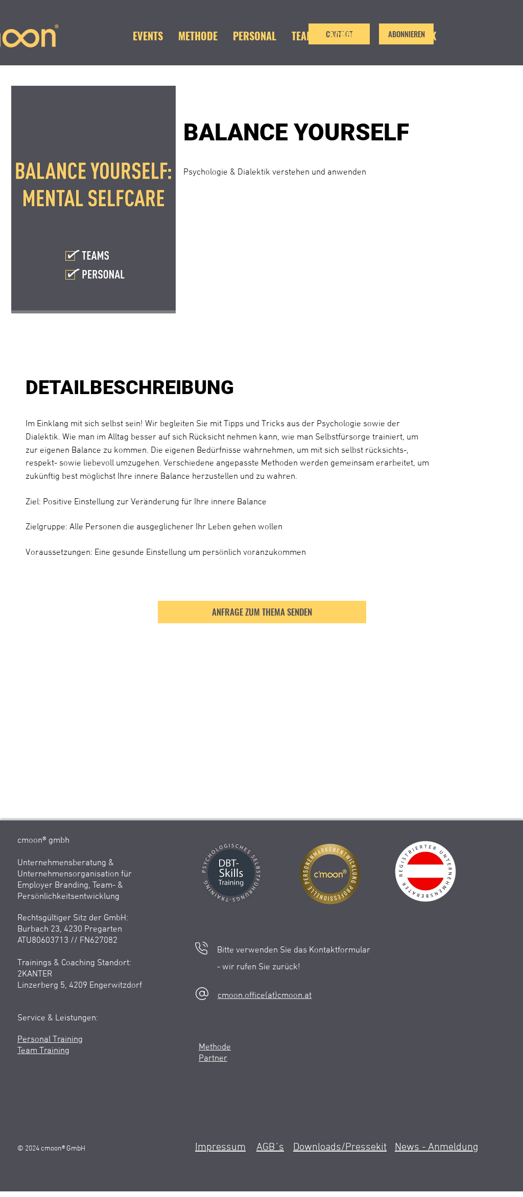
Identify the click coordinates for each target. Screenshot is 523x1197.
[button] (406, 33)
